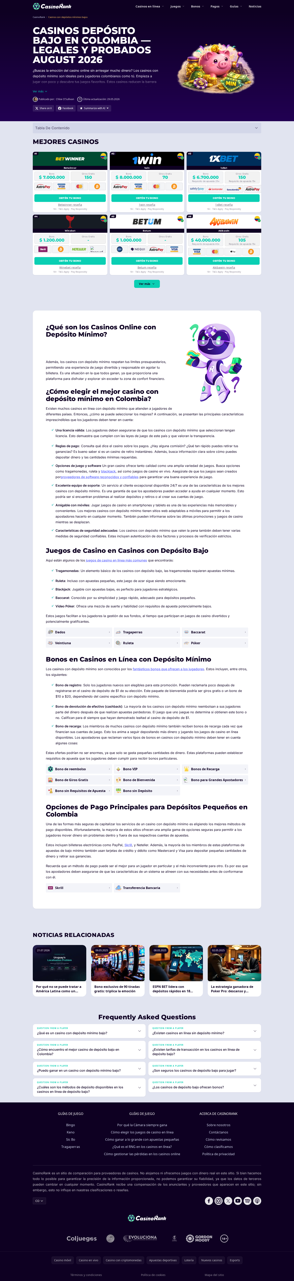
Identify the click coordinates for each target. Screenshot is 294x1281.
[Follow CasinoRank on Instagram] (219, 1201)
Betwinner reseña (70, 205)
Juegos (176, 6)
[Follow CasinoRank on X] (228, 1201)
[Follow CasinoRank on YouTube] (238, 1201)
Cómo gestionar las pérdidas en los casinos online (142, 1154)
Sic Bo (70, 1139)
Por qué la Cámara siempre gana (142, 1125)
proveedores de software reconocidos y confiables (100, 477)
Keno (71, 1132)
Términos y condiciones (86, 1275)
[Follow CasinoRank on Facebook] (209, 1201)
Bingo (70, 1125)
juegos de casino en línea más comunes (116, 560)
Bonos (195, 6)
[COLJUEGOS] (82, 1238)
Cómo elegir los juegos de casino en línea (142, 1132)
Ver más (144, 284)
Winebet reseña (70, 267)
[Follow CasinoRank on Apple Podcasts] (257, 1201)
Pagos (215, 6)
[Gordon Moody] (199, 1238)
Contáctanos (218, 1132)
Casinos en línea (148, 6)
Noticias (255, 6)
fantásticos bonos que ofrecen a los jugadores (168, 669)
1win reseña (147, 205)
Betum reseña (147, 267)
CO (37, 1201)
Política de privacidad (218, 1154)
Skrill (128, 845)
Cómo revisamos (218, 1139)
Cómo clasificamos (218, 1147)
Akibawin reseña (224, 267)
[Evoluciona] (142, 1238)
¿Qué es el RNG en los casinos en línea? (142, 1147)
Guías (234, 6)
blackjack (108, 471)
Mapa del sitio (214, 1275)
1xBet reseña (224, 205)
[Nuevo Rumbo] (174, 1238)
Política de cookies (153, 1275)
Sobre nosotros (218, 1125)
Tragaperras (70, 1147)
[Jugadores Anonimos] (110, 1238)
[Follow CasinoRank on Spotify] (248, 1201)
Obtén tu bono (70, 198)
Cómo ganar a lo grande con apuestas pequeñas (142, 1139)
